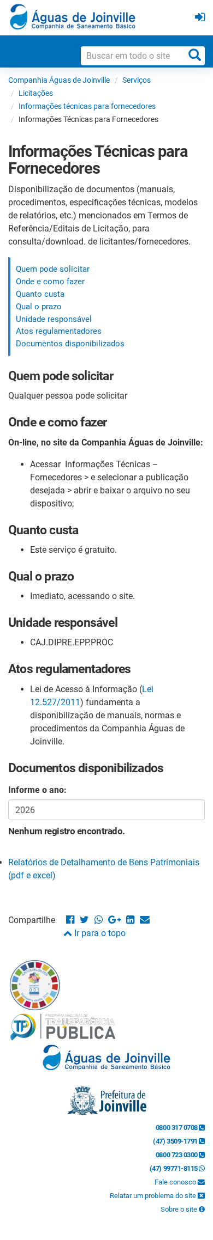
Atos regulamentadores (59, 331)
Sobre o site (180, 1209)
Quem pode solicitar (53, 269)
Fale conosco (176, 1182)
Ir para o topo (99, 933)
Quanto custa (40, 294)
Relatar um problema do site (154, 1196)
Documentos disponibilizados (70, 344)
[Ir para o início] (72, 16)
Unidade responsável (54, 319)
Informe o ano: (37, 790)
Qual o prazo (39, 306)
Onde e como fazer (50, 281)
